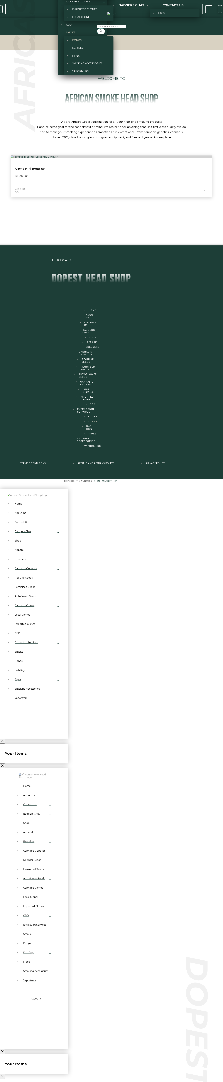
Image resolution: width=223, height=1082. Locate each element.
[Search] (101, 31)
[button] (220, 9)
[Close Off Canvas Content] (2, 741)
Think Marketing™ (106, 481)
